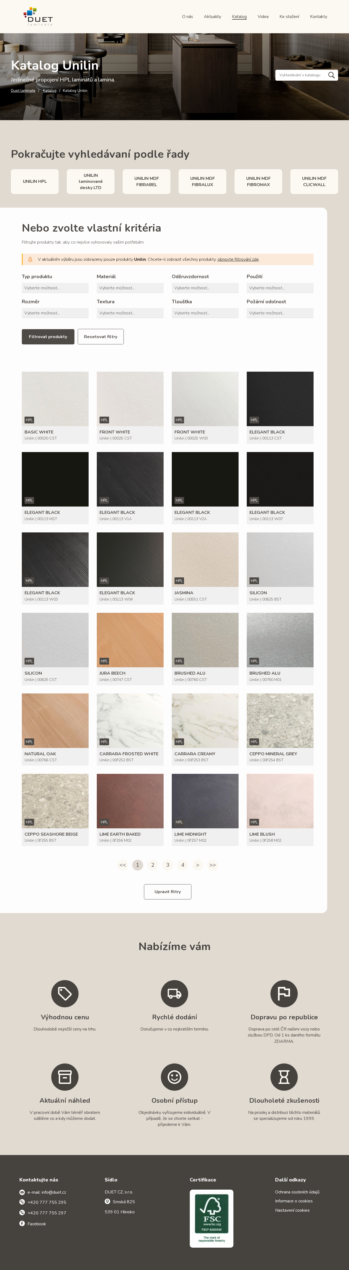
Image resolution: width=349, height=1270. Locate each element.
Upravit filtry (168, 892)
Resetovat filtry (100, 337)
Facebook (37, 1223)
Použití (254, 276)
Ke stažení (289, 16)
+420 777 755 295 (47, 1202)
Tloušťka (182, 301)
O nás (187, 16)
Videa (263, 16)
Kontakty (318, 16)
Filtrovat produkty (48, 337)
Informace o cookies (294, 1201)
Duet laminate (23, 91)
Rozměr (31, 301)
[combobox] (56, 288)
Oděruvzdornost (190, 276)
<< (122, 865)
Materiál (106, 276)
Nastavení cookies (292, 1210)
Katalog (239, 16)
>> (212, 865)
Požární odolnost (266, 301)
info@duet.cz (54, 1192)
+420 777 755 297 (47, 1213)
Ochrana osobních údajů (297, 1192)
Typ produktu (37, 276)
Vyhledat (331, 75)
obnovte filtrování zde (238, 259)
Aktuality (212, 16)
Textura (106, 301)
